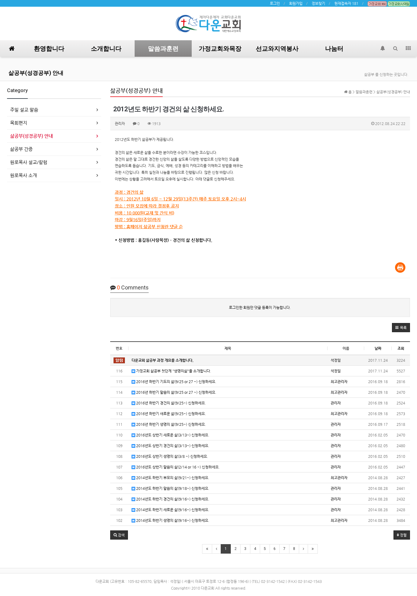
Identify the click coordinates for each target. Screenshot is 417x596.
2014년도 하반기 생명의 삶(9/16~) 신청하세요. (172, 520)
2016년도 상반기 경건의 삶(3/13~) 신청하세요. (172, 445)
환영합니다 (49, 48)
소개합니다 (106, 48)
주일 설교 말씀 (24, 109)
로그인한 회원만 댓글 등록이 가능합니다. (260, 307)
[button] (401, 327)
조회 (400, 348)
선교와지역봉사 (277, 48)
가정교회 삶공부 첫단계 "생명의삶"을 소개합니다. (173, 371)
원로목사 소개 (23, 175)
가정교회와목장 (220, 48)
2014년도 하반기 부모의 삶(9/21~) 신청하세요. (172, 478)
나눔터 (334, 48)
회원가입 (296, 3)
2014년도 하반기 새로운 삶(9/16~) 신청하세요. (172, 510)
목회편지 (18, 122)
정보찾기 (318, 3)
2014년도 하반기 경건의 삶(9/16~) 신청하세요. (172, 499)
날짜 (378, 348)
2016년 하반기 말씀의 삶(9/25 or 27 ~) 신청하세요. (175, 392)
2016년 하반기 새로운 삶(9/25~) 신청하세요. (170, 413)
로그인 (275, 3)
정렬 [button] (403, 535)
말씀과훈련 (163, 48)
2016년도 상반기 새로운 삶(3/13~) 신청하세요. (172, 435)
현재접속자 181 (346, 3)
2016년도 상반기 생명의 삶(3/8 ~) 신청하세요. (171, 456)
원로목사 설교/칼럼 (28, 162)
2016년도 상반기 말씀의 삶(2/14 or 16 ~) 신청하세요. (177, 467)
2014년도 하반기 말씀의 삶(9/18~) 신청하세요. (172, 488)
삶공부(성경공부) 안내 (36, 73)
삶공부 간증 (21, 149)
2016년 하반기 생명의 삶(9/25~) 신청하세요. (170, 424)
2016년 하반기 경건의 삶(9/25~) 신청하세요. (170, 403)
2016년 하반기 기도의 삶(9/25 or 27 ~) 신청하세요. (175, 381)
